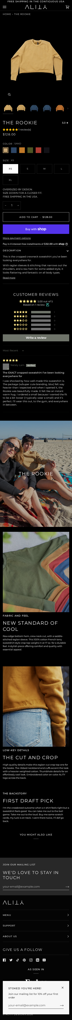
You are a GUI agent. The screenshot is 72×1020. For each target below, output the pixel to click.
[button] (11, 129)
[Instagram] (31, 960)
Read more (9, 277)
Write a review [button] (36, 337)
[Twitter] (11, 960)
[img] (10, 360)
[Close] (64, 986)
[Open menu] (8, 7)
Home (7, 14)
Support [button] (9, 925)
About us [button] (10, 936)
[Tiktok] (17, 960)
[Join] (59, 1005)
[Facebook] (4, 960)
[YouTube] (44, 960)
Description (12, 250)
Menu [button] (7, 915)
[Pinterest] (24, 960)
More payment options (17, 238)
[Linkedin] (37, 960)
